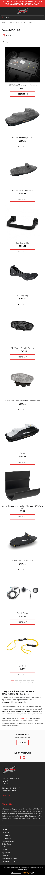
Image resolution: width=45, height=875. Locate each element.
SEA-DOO (19, 22)
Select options (22, 94)
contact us (23, 718)
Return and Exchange (9, 858)
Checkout (5, 850)
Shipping (5, 855)
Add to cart (22, 146)
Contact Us (22, 742)
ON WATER (10, 22)
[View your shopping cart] (40, 11)
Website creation (16, 873)
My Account (6, 852)
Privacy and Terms (8, 861)
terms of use (23, 869)
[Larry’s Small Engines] (22, 11)
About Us (7, 804)
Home (3, 22)
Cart (3, 847)
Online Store (6, 844)
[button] (4, 11)
